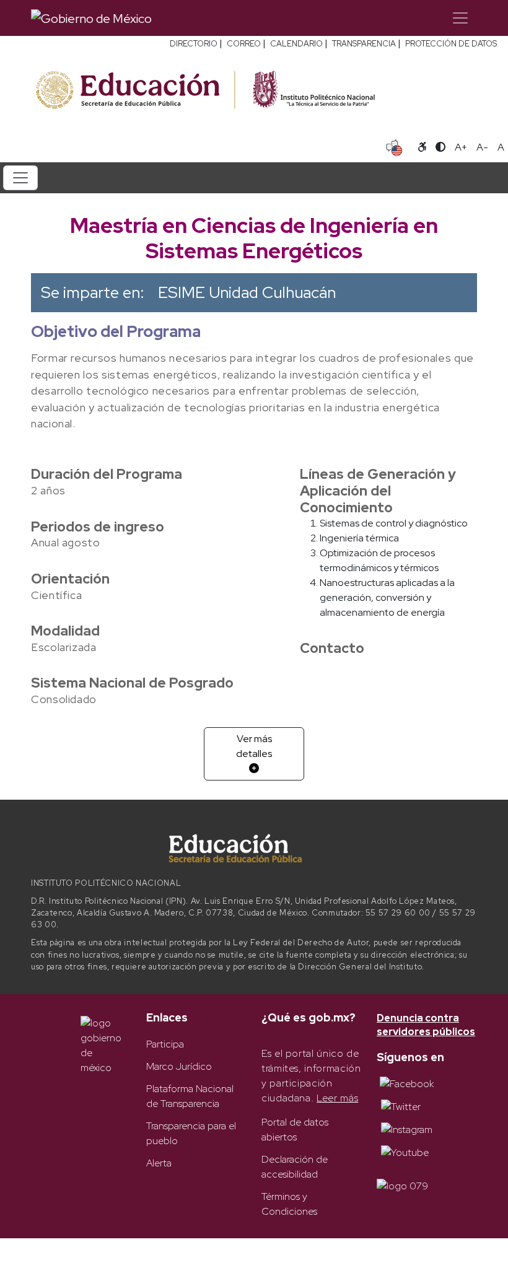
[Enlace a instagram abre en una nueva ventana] (406, 1128)
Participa (165, 1044)
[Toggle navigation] (460, 18)
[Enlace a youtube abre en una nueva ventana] (405, 1151)
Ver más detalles (254, 746)
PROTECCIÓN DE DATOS (451, 43)
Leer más (337, 1097)
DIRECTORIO (193, 43)
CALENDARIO (296, 43)
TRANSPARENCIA (364, 43)
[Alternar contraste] (440, 147)
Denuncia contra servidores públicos (426, 1025)
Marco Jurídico (179, 1066)
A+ (461, 147)
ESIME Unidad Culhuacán (247, 292)
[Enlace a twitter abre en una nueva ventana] (401, 1106)
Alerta (159, 1163)
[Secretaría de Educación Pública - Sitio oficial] (134, 90)
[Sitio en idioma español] (394, 146)
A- (482, 147)
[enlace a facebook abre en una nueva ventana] (407, 1083)
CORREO (244, 43)
